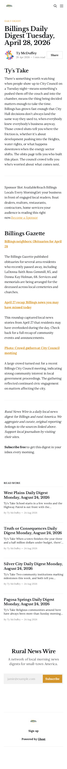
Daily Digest (12, 21)
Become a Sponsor (24, 218)
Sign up (33, 731)
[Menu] (62, 6)
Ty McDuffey (26, 53)
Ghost (41, 739)
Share (54, 55)
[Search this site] (55, 6)
